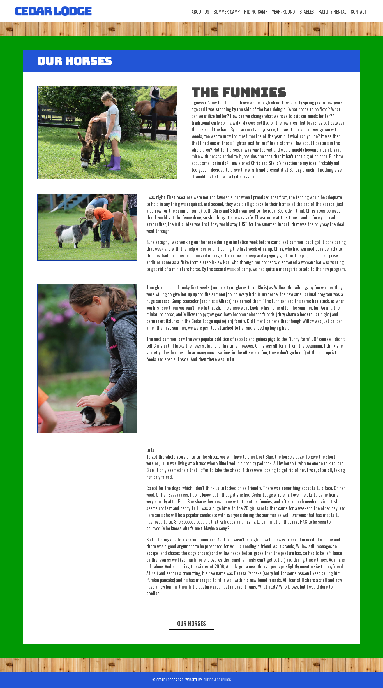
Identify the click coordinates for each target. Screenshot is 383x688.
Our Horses (191, 623)
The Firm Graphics (217, 679)
